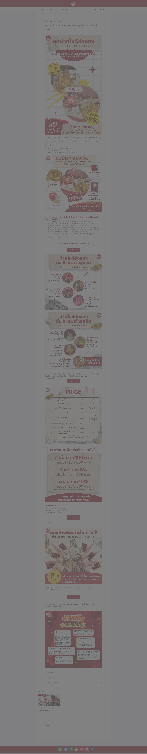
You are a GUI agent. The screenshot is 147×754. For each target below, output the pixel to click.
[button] (89, 352)
